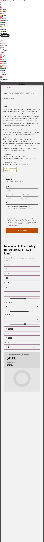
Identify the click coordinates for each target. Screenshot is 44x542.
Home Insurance (9, 334)
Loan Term (7, 274)
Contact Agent (22, 230)
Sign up (2, 33)
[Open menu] (0, 81)
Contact (2, 52)
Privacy (15, 225)
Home (5, 93)
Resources (3, 45)
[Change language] (1, 8)
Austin (11, 93)
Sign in (6, 33)
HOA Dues (7, 343)
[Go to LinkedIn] (0, 6)
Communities (3, 50)
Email (27, 195)
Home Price (8, 265)
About (2, 42)
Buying (2, 49)
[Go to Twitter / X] (0, 4)
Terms (10, 225)
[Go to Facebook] (0, 2)
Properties (3, 43)
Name (10, 186)
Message (10, 202)
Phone (10, 195)
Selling (2, 47)
